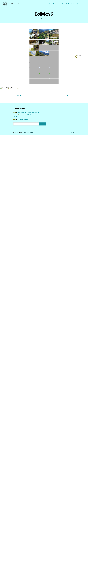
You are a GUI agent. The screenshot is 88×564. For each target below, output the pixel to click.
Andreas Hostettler (18, 115)
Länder (54, 3)
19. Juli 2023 (44, 18)
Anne (14, 112)
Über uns (79, 3)
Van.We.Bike (19, 132)
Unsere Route (62, 3)
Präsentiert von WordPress (29, 132)
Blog (50, 3)
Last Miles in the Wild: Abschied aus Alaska (29, 112)
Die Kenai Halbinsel (23, 119)
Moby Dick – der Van (70, 3)
